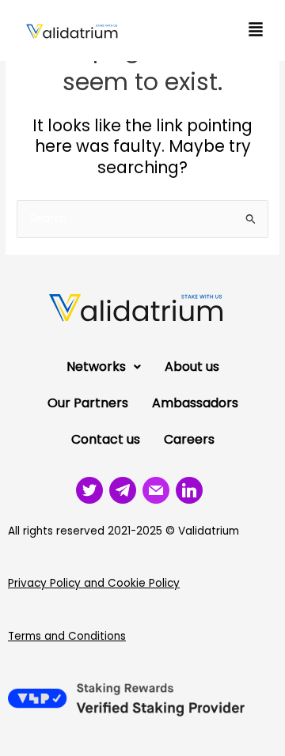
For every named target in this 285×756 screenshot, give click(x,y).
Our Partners (88, 403)
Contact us (105, 439)
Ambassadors (195, 403)
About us (192, 366)
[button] (255, 30)
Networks (96, 366)
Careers (189, 439)
